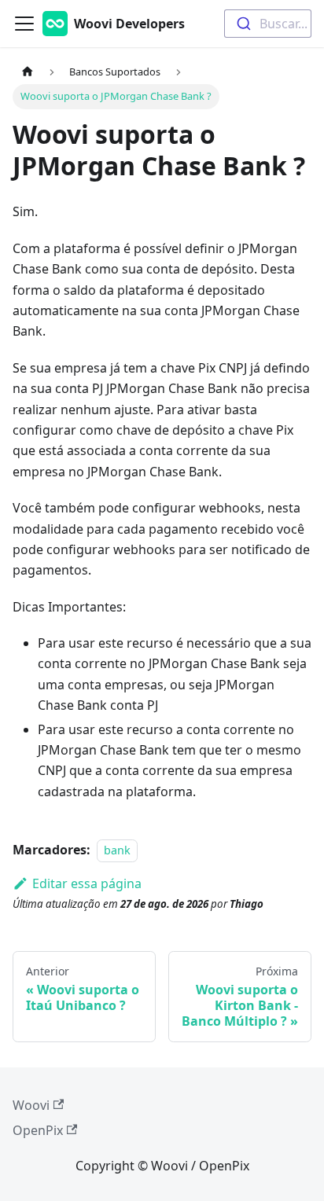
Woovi (31, 1105)
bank (117, 850)
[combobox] (267, 23)
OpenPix (38, 1130)
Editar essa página (87, 883)
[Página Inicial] (27, 72)
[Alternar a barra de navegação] (24, 23)
